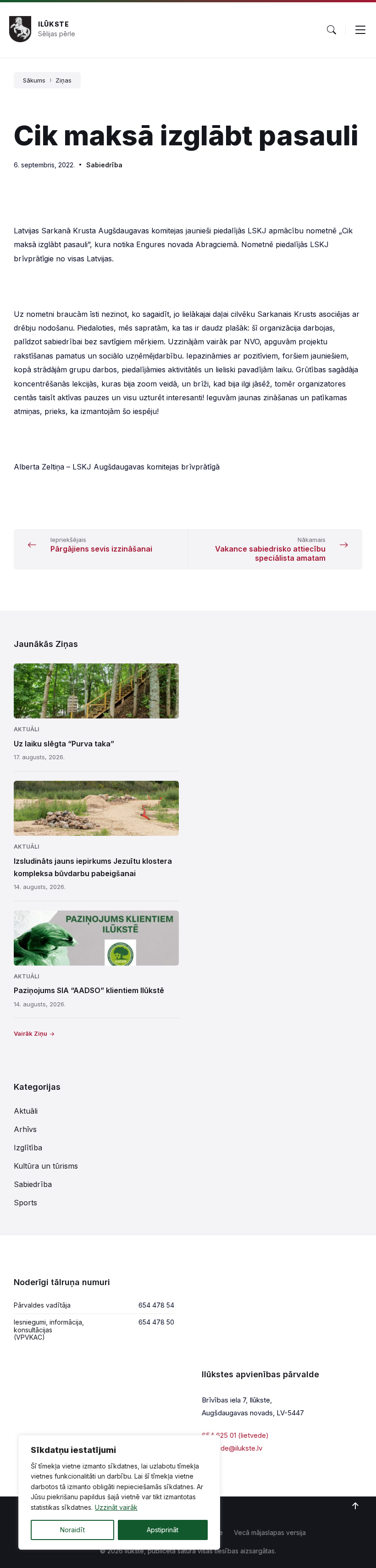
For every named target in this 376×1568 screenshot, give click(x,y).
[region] (119, 1492)
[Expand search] (331, 30)
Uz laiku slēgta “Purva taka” (64, 743)
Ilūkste (53, 24)
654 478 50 (156, 1322)
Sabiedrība (104, 165)
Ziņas (63, 80)
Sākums (34, 80)
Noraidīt (72, 1530)
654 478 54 (156, 1305)
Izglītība (28, 1147)
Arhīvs (25, 1129)
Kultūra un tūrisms (46, 1165)
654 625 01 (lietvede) (235, 1435)
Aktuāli (26, 729)
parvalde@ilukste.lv (232, 1448)
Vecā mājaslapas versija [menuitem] (270, 1532)
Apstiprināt (162, 1530)
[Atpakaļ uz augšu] (355, 1506)
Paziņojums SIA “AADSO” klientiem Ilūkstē (89, 990)
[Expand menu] (360, 30)
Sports (25, 1202)
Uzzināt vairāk (116, 1507)
